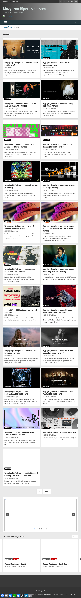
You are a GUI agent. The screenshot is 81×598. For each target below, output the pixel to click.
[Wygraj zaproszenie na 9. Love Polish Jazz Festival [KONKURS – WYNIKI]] (21, 90)
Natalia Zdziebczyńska (57, 566)
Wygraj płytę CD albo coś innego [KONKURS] (59, 432)
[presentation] (73, 536)
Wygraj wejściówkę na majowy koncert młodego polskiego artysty (19, 227)
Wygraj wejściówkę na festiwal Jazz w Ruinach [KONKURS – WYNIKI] (57, 145)
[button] (7, 514)
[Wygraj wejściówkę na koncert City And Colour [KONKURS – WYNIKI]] (59, 337)
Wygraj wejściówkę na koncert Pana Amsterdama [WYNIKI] (56, 64)
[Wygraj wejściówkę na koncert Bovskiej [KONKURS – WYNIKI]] (59, 90)
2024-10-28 (8, 274)
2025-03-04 (46, 233)
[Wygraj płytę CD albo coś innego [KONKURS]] (59, 419)
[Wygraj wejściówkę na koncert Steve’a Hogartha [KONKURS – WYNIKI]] (59, 296)
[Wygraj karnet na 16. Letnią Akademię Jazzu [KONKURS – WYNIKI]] (21, 419)
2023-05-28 (8, 478)
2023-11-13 (46, 315)
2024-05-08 (8, 315)
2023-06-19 (46, 435)
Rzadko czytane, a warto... (15, 536)
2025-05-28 (8, 190)
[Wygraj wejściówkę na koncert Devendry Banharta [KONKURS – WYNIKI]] (59, 255)
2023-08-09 (46, 396)
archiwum (8, 559)
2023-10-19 (46, 356)
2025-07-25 (46, 149)
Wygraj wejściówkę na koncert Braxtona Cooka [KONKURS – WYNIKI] (19, 270)
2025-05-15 (8, 231)
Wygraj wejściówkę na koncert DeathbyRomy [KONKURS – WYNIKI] (17, 392)
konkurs (8, 58)
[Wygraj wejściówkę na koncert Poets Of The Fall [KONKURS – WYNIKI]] (59, 378)
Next (46, 491)
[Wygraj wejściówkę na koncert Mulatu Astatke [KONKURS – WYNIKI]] (21, 131)
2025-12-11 (8, 68)
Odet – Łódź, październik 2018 (54, 564)
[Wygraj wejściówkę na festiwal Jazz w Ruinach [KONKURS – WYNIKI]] (59, 131)
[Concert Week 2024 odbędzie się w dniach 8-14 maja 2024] (21, 296)
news (14, 305)
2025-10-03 (46, 68)
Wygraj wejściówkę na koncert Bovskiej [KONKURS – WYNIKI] (58, 104)
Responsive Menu (76, 1)
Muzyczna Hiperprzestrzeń (24, 8)
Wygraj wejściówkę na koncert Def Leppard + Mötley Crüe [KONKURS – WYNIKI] (21, 474)
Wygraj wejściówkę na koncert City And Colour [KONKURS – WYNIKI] (58, 352)
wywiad (16, 559)
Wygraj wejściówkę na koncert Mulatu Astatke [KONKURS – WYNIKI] (19, 145)
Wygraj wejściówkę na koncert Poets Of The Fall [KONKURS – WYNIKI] (58, 392)
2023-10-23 (8, 356)
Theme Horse (47, 594)
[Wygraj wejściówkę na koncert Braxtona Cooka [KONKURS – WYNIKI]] (21, 255)
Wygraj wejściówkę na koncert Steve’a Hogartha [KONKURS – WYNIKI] (57, 311)
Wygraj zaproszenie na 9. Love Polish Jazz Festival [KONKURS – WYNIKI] (20, 104)
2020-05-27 (46, 566)
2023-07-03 (8, 437)
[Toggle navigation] (5, 22)
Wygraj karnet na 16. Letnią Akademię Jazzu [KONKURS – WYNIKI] (19, 433)
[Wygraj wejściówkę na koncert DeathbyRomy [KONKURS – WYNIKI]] (21, 378)
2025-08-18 (8, 149)
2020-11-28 (8, 566)
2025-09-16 (8, 109)
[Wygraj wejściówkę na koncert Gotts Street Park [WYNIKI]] (21, 49)
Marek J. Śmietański (18, 566)
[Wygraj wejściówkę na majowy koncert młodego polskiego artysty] (21, 212)
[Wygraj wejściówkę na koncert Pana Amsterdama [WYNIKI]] (59, 49)
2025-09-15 (46, 109)
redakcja (15, 68)
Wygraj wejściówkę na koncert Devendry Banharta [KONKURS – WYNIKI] (58, 270)
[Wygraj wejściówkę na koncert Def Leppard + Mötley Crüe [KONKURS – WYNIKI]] (21, 459)
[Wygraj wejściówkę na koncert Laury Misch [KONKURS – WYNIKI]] (21, 337)
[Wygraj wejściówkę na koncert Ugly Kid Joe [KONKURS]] (21, 171)
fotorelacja (56, 559)
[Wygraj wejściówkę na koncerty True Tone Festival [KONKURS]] (59, 171)
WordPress (71, 594)
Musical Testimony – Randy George (18, 564)
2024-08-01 (46, 274)
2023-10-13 (8, 396)
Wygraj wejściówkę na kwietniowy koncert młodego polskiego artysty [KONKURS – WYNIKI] (59, 228)
